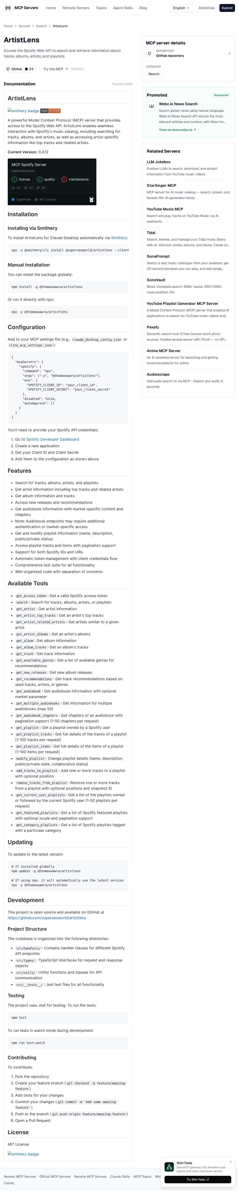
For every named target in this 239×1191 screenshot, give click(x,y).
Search (41, 26)
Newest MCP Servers (20, 1176)
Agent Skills (123, 8)
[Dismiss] (230, 1161)
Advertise (206, 8)
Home (51, 8)
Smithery (119, 237)
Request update (122, 84)
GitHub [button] (22, 69)
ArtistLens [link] (60, 26)
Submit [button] (227, 8)
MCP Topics (142, 1176)
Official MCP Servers (54, 1176)
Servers (24, 26)
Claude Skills (120, 1176)
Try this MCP (53, 69)
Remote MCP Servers (90, 1176)
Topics (101, 8)
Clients (9, 1183)
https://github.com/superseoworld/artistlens (47, 917)
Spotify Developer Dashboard (52, 439)
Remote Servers (76, 8)
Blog (143, 8)
